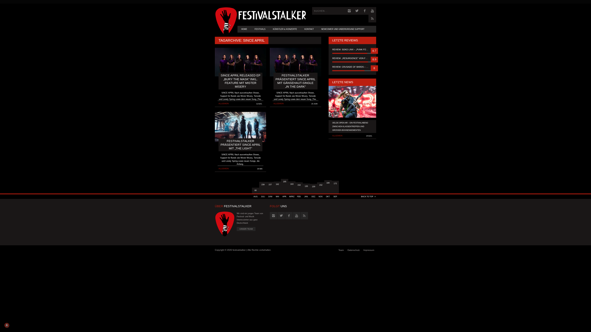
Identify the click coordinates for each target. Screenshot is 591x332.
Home (244, 29)
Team (341, 250)
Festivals (260, 29)
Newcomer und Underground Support (342, 29)
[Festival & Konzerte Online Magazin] (272, 15)
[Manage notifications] (6, 325)
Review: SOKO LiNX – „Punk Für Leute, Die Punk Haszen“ (352, 49)
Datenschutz (354, 250)
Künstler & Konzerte (285, 29)
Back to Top (367, 197)
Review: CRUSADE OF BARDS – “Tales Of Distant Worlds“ (352, 67)
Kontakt (309, 29)
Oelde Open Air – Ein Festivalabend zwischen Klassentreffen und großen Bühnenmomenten (350, 126)
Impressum (368, 250)
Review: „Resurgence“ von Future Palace (352, 58)
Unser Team (246, 229)
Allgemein (224, 103)
